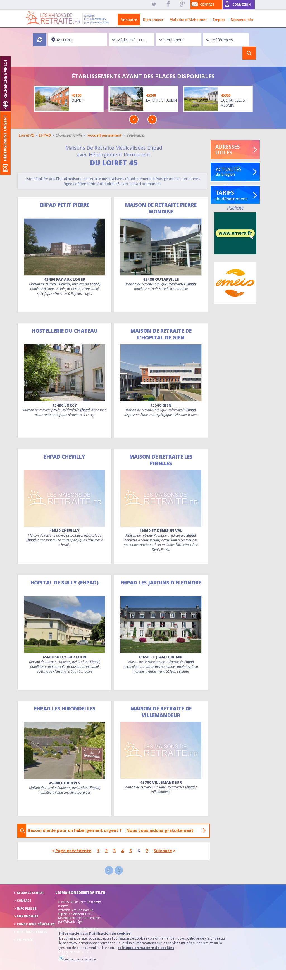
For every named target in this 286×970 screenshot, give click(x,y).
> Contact (22, 901)
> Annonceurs (26, 916)
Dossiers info (242, 19)
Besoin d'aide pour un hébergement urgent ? (111, 830)
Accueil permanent (104, 135)
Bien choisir (153, 19)
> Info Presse (25, 908)
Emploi (219, 19)
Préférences (136, 135)
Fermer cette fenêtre (79, 959)
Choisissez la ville (69, 135)
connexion (241, 4)
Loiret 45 (26, 135)
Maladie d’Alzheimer (188, 19)
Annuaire (129, 19)
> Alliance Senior (29, 893)
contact (207, 4)
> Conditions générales (34, 924)
